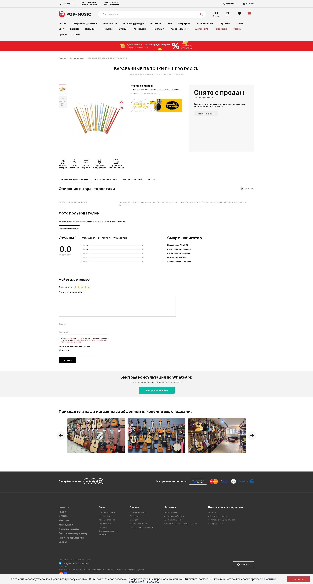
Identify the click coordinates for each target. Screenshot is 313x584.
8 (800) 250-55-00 (90, 4)
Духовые (123, 29)
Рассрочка (134, 516)
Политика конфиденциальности (222, 520)
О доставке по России (174, 516)
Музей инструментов (71, 537)
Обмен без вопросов (217, 516)
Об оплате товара (137, 512)
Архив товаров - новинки (179, 261)
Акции (62, 511)
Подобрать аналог (206, 114)
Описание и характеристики (74, 179)
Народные (90, 29)
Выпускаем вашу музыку (73, 533)
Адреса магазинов (107, 520)
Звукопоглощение (179, 29)
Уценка (237, 29)
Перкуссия (107, 29)
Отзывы (151, 179)
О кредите (134, 520)
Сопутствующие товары (105, 179)
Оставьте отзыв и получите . (105, 237)
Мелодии (64, 520)
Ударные (74, 29)
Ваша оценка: (66, 287)
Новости (64, 507)
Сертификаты (105, 523)
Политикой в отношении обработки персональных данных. (83, 341)
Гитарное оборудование (85, 23)
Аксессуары (140, 29)
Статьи (76, 34)
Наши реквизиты (215, 523)
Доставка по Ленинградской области (180, 523)
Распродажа (221, 29)
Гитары (62, 23)
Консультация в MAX (157, 390)
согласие (71, 338)
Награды (102, 527)
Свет (61, 29)
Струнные (224, 23)
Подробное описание (150, 93)
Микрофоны (184, 23)
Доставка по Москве (173, 520)
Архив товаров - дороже (178, 253)
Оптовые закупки (69, 529)
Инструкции (66, 524)
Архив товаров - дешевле (179, 249)
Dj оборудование (204, 23)
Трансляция (158, 29)
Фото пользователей (132, 179)
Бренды (63, 34)
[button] (61, 435)
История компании (107, 512)
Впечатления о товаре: (71, 292)
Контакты (103, 535)
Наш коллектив (105, 516)
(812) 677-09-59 (111, 4)
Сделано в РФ (201, 29)
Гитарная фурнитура (133, 23)
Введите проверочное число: (74, 346)
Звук (170, 23)
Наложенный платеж (138, 523)
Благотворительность (108, 531)
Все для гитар (110, 23)
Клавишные (155, 23)
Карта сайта (63, 567)
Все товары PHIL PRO (177, 257)
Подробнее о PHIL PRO (177, 245)
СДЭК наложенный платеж (141, 527)
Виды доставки (170, 512)
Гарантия (212, 512)
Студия (239, 23)
